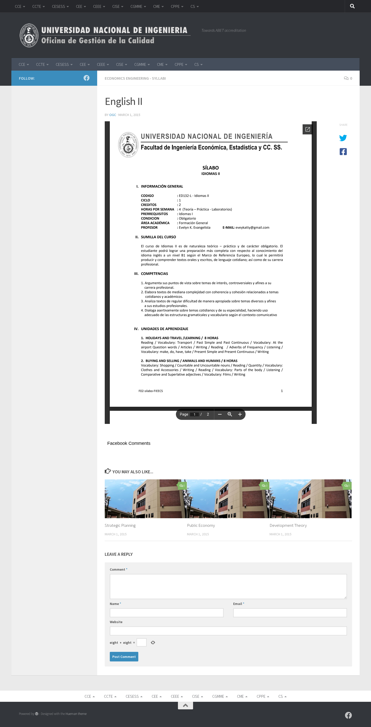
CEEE (97, 6)
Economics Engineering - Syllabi (135, 78)
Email (238, 603)
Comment (118, 569)
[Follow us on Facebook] (87, 78)
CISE (116, 6)
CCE (18, 6)
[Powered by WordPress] (36, 713)
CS (193, 6)
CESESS (58, 6)
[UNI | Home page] (107, 35)
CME (156, 6)
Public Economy (201, 525)
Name (115, 603)
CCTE (36, 6)
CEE (79, 6)
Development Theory (288, 525)
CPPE (175, 6)
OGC (112, 114)
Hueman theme (76, 714)
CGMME (136, 6)
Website (116, 622)
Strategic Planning (120, 525)
